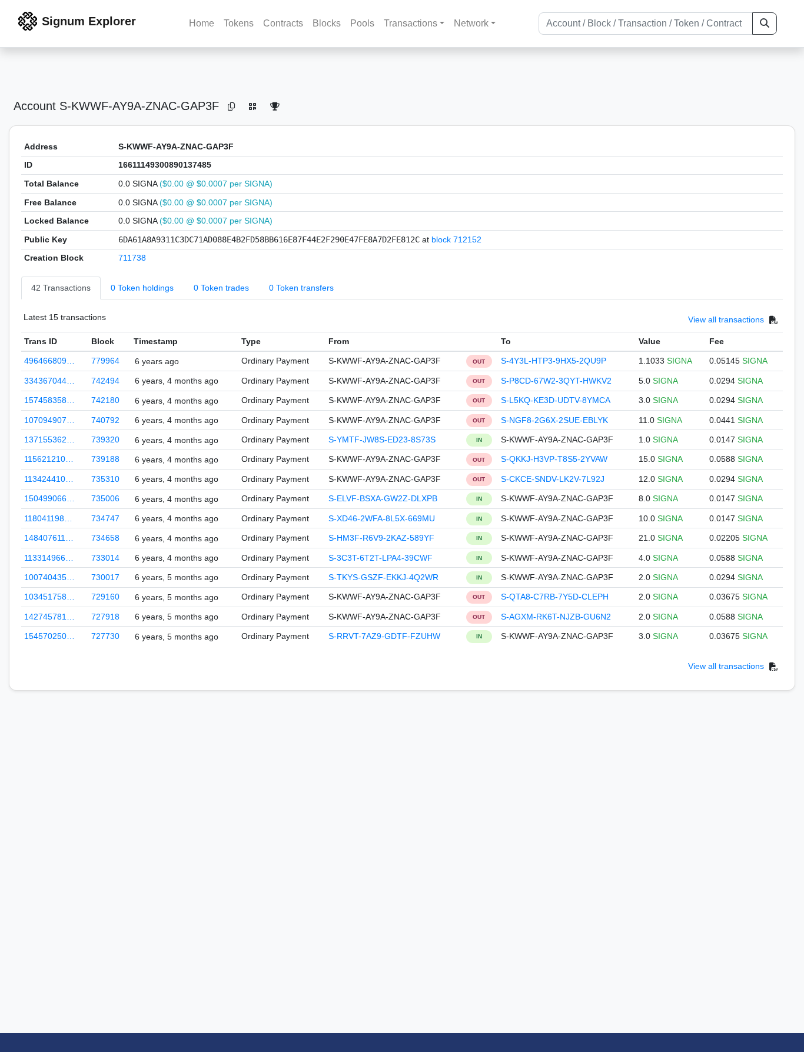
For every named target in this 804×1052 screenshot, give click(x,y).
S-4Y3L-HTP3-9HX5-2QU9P (553, 360)
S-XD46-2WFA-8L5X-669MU (381, 518)
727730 (105, 636)
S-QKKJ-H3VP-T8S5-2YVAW (554, 459)
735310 (105, 479)
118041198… (48, 518)
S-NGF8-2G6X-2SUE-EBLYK (554, 420)
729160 (105, 596)
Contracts (283, 23)
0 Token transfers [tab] (301, 287)
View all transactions (726, 319)
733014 (105, 557)
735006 (105, 498)
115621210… (49, 459)
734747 (105, 518)
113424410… (49, 479)
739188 (105, 459)
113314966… (49, 557)
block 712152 (456, 239)
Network (471, 23)
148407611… (49, 537)
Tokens (239, 23)
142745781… (49, 616)
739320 (105, 439)
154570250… (49, 636)
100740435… (49, 577)
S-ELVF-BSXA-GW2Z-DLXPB (382, 498)
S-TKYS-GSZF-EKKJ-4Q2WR (383, 577)
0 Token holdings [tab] (142, 287)
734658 (105, 537)
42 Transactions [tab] (61, 287)
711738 (132, 257)
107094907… (49, 420)
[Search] (764, 23)
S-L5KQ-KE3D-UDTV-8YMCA (555, 400)
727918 (105, 616)
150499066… (49, 498)
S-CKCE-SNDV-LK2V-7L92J (552, 479)
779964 (105, 360)
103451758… (49, 596)
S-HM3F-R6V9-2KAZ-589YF (381, 537)
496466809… (49, 360)
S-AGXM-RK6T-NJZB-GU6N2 (556, 616)
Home (201, 23)
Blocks (327, 23)
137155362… (49, 439)
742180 (105, 400)
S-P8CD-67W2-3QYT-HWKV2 (556, 380)
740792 (105, 420)
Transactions (410, 23)
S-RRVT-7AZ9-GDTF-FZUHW (384, 636)
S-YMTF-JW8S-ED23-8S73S (382, 439)
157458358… (49, 400)
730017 (105, 577)
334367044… (49, 380)
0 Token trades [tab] (221, 287)
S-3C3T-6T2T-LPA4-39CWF (380, 557)
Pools (362, 23)
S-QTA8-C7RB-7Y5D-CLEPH (555, 596)
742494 (105, 380)
